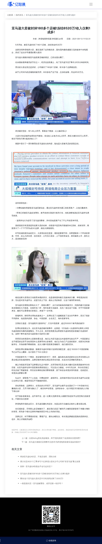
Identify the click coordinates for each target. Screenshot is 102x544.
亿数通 (10, 15)
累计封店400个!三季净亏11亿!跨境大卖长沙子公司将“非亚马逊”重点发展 (50, 461)
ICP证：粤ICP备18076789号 (63, 530)
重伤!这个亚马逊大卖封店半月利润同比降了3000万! (41, 478)
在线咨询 (52, 540)
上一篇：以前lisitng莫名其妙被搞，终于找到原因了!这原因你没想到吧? (51, 438)
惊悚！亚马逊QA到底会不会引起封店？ (36, 466)
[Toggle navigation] (91, 4)
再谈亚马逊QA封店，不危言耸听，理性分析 (38, 456)
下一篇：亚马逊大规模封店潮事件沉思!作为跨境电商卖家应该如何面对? (51, 442)
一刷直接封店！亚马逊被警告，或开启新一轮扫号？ (41, 483)
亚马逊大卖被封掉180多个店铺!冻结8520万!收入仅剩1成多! (45, 473)
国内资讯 (19, 15)
